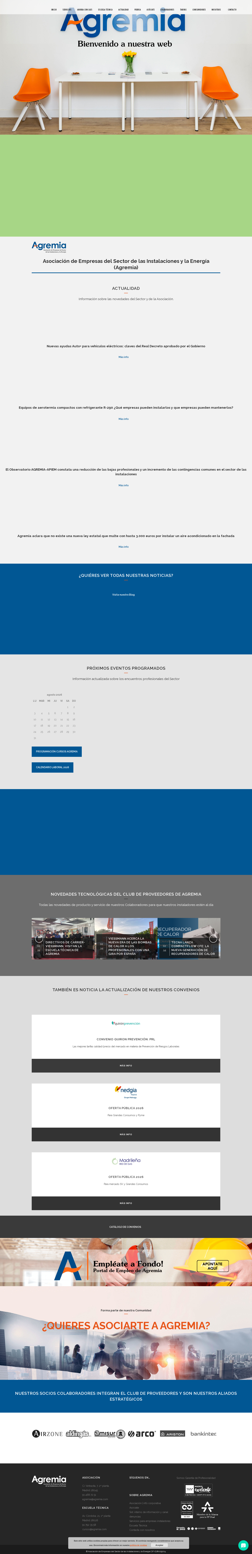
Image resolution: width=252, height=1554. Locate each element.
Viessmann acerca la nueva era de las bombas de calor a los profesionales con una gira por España (67, 946)
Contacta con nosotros (142, 1530)
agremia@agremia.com (95, 1499)
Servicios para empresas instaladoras (149, 1521)
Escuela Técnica (138, 1525)
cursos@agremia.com (94, 1529)
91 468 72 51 (89, 1494)
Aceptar (159, 1545)
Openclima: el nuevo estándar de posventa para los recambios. (190, 949)
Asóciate (134, 1507)
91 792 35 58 (89, 1524)
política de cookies (138, 1545)
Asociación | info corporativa (145, 1503)
